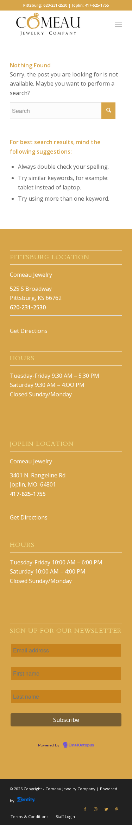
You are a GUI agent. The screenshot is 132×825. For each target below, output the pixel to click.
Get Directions (29, 331)
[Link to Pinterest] (117, 809)
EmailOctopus (81, 745)
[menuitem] (29, 816)
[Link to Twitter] (106, 809)
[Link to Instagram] (95, 809)
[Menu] (118, 24)
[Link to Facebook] (85, 809)
